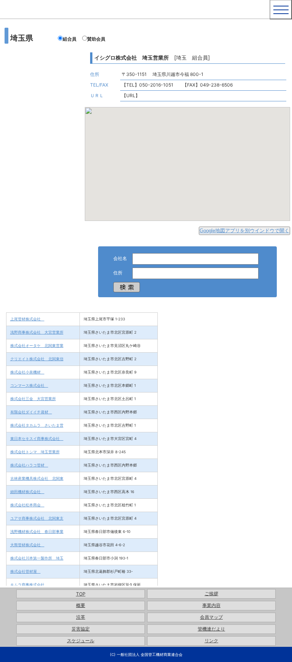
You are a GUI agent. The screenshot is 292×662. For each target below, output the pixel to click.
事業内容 (211, 605)
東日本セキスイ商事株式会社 (36, 438)
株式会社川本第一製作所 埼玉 (36, 558)
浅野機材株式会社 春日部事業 (36, 531)
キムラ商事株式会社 (29, 584)
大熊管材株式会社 (27, 544)
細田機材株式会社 (27, 491)
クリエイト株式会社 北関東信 (36, 358)
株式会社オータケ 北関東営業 (36, 345)
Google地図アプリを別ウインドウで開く (244, 230)
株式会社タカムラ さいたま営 (36, 425)
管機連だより (211, 629)
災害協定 (80, 629)
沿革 (80, 617)
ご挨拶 (211, 593)
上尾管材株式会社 (27, 319)
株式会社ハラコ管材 (29, 465)
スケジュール (80, 640)
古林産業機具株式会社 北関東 (36, 478)
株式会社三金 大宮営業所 (33, 398)
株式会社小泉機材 (27, 372)
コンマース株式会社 (29, 385)
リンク (211, 640)
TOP (81, 594)
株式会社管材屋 (25, 571)
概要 (80, 605)
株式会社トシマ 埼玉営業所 (35, 451)
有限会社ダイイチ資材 (31, 412)
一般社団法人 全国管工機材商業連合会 (111, 15)
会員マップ (211, 617)
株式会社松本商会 (27, 505)
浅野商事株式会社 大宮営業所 (36, 332)
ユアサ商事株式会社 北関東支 (36, 518)
